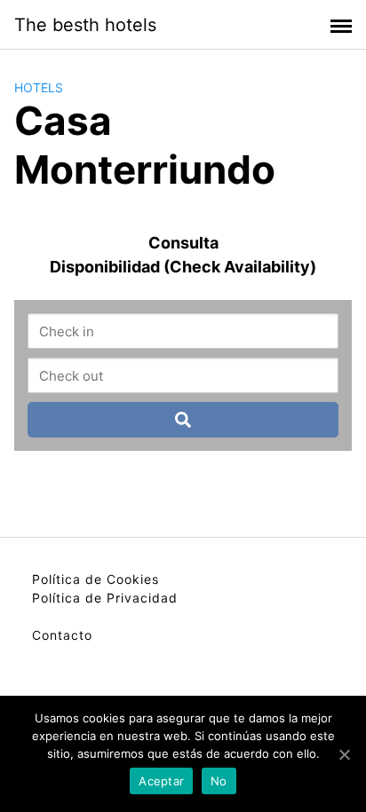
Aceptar (161, 781)
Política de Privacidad (105, 597)
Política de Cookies (95, 579)
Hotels (38, 87)
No (219, 781)
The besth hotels (85, 25)
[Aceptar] (344, 754)
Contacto (62, 635)
